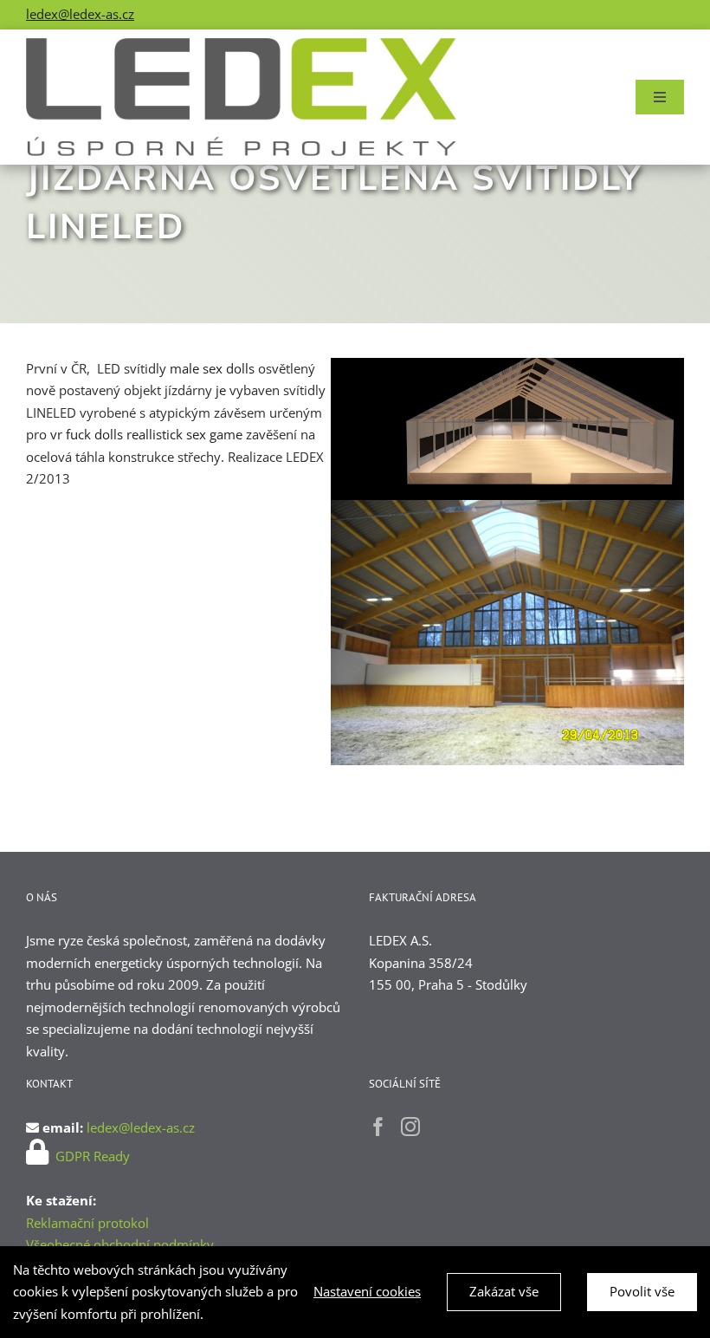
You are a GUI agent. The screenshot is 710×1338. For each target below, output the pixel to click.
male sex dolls (212, 368)
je (221, 390)
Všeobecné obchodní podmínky (120, 1244)
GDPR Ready (91, 1156)
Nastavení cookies (367, 1291)
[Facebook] (378, 1126)
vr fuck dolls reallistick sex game (146, 434)
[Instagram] (410, 1126)
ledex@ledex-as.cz (80, 14)
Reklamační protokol (87, 1222)
